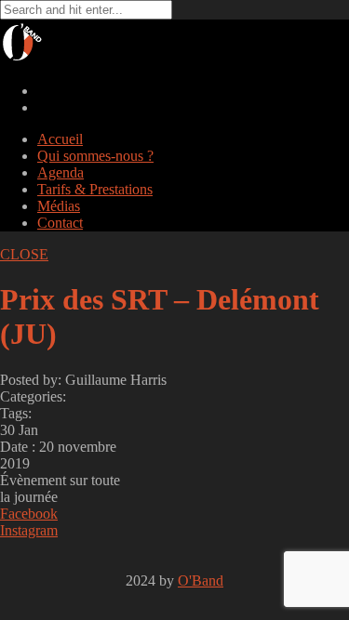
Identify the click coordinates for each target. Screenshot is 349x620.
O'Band (200, 580)
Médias (58, 206)
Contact (60, 223)
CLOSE (24, 254)
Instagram (29, 530)
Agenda (60, 172)
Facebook (29, 513)
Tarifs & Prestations (95, 189)
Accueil (60, 139)
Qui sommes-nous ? (95, 156)
